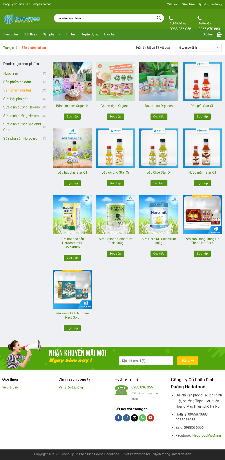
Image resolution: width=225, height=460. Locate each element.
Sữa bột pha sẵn (15, 99)
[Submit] (159, 18)
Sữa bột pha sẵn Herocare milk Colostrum (72, 243)
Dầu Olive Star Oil (159, 172)
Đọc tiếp (72, 116)
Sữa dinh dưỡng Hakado (21, 107)
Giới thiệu (30, 34)
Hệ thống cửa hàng (210, 4)
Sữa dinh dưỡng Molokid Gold (22, 127)
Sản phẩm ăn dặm (17, 82)
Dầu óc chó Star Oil (115, 172)
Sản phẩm (188, 4)
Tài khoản (173, 4)
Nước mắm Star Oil (202, 172)
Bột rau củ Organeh (159, 106)
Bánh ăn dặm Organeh (72, 106)
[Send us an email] (134, 418)
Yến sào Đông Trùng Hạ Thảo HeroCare (202, 241)
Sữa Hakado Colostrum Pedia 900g (115, 241)
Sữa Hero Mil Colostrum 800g (159, 241)
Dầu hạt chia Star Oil (72, 172)
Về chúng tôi (10, 387)
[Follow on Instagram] (126, 418)
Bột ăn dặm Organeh (115, 106)
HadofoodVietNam (206, 435)
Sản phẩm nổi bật (17, 90)
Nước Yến (10, 73)
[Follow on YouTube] (150, 418)
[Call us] (142, 418)
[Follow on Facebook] (118, 418)
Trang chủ (10, 34)
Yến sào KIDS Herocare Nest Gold (72, 315)
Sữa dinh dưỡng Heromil (21, 116)
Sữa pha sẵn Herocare (20, 138)
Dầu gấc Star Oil (202, 106)
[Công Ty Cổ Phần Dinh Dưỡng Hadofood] (25, 19)
